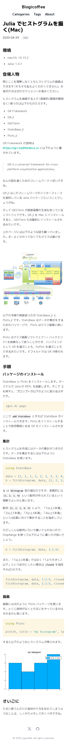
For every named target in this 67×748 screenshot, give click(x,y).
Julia (25, 37)
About (50, 14)
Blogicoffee (33, 7)
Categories (21, 14)
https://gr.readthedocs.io (21, 148)
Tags (37, 14)
